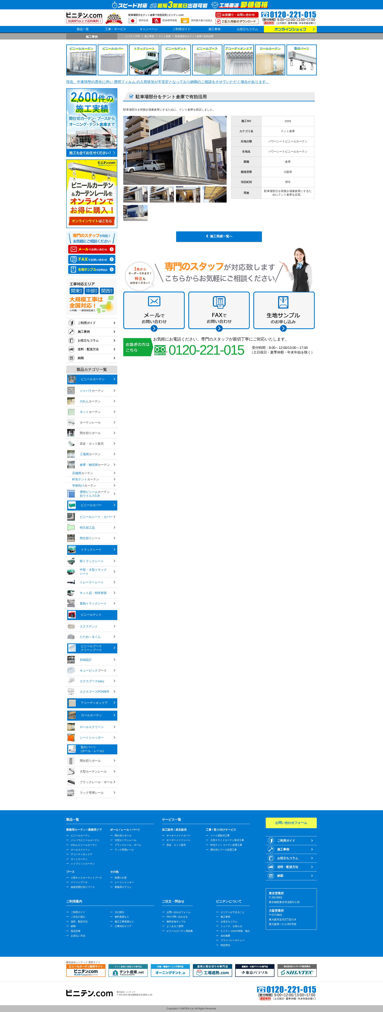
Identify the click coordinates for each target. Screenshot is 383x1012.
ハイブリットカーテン (83, 863)
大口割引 (119, 912)
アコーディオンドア (81, 854)
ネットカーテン (79, 859)
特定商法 (225, 945)
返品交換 (75, 931)
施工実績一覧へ (221, 236)
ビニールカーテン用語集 (180, 931)
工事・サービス (115, 29)
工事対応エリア (123, 926)
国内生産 (143, 20)
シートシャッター (124, 882)
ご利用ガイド (182, 29)
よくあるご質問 (175, 926)
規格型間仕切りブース (83, 887)
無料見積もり (122, 916)
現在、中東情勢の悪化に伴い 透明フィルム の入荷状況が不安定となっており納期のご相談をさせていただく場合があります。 (167, 82)
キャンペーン (149, 29)
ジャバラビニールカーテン (85, 840)
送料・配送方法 (88, 349)
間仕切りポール (123, 835)
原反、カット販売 (176, 845)
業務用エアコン (123, 887)
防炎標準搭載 (170, 20)
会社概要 (225, 935)
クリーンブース (79, 882)
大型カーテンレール (125, 840)
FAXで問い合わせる (177, 916)
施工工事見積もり (124, 921)
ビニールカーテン (80, 835)
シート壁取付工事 (220, 835)
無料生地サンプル (176, 921)
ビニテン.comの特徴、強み (235, 931)
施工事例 (214, 29)
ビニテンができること (233, 912)
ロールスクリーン (80, 849)
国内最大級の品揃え (202, 20)
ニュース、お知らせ (231, 926)
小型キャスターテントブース (86, 877)
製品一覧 (83, 29)
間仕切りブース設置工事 (223, 849)
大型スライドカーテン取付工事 (227, 840)
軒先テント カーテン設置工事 (226, 845)
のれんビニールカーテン (84, 845)
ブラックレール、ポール (128, 845)
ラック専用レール (124, 849)
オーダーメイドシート (179, 840)
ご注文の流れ (78, 916)
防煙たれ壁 (121, 877)
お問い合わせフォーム (179, 912)
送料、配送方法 (79, 921)
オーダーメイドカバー (179, 835)
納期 (81, 358)
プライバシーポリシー (233, 940)
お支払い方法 (78, 935)
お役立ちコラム (247, 29)
